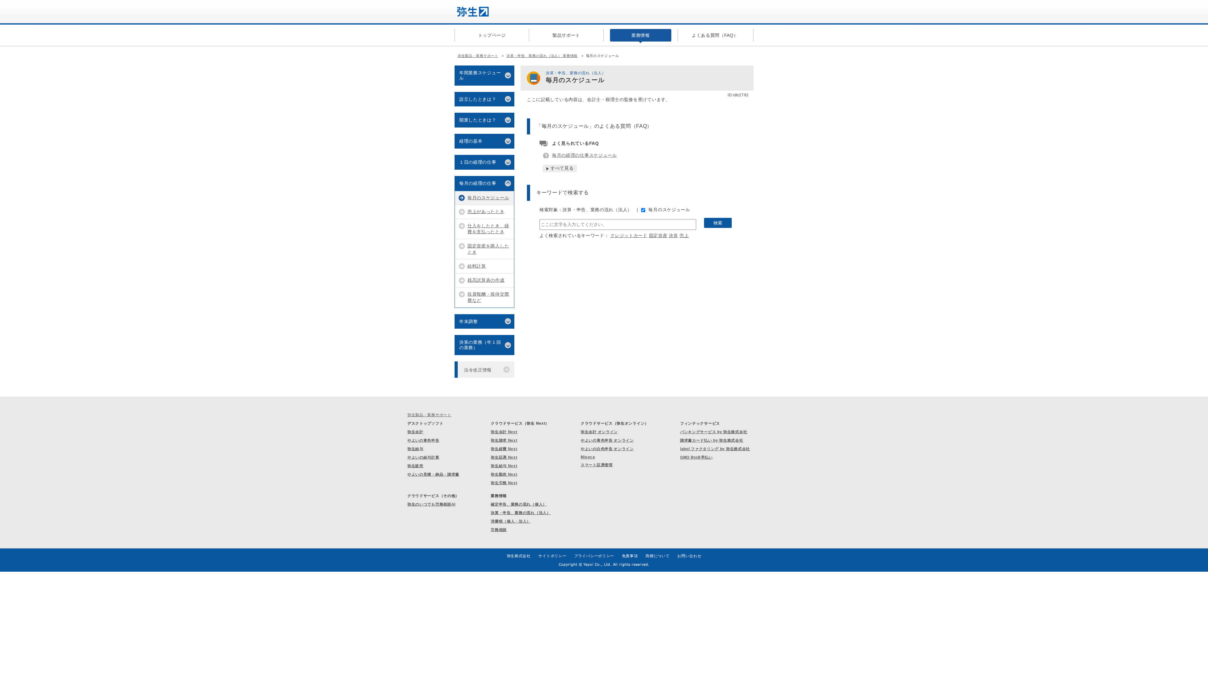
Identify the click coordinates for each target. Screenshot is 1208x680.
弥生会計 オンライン (599, 432)
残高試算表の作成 (486, 280)
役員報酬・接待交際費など (488, 297)
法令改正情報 (478, 369)
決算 (673, 235)
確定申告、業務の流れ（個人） (519, 504)
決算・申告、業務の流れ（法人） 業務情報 (542, 56)
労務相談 (499, 530)
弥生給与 (415, 449)
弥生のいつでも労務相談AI (431, 504)
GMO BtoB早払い (696, 457)
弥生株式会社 (519, 556)
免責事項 (630, 556)
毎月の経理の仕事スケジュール (584, 155)
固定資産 (658, 235)
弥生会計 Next (504, 432)
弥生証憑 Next (504, 457)
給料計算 (476, 266)
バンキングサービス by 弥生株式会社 (713, 432)
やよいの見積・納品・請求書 (433, 474)
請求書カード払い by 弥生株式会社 (711, 440)
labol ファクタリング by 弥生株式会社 (715, 449)
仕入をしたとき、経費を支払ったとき (488, 229)
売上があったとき (486, 211)
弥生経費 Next (504, 449)
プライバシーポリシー (594, 556)
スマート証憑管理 (597, 465)
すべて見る (562, 168)
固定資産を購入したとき (488, 249)
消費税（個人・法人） (511, 521)
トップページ (492, 35)
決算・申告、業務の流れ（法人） (521, 513)
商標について (657, 556)
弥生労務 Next (504, 483)
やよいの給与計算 (423, 457)
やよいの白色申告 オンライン (607, 449)
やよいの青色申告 (423, 440)
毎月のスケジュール (669, 209)
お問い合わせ (689, 556)
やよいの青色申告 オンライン (607, 440)
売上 (684, 235)
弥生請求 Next (504, 440)
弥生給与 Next (504, 466)
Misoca (588, 457)
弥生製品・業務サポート (478, 56)
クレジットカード (628, 235)
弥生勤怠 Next (504, 474)
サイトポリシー (552, 556)
